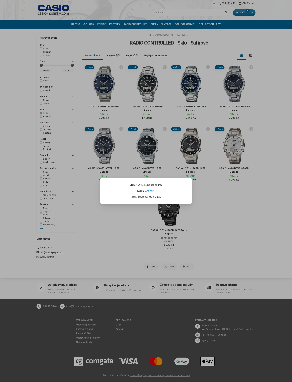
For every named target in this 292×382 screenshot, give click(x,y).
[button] (189, 175)
